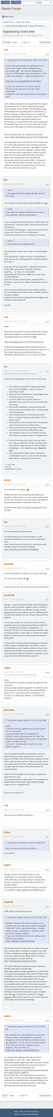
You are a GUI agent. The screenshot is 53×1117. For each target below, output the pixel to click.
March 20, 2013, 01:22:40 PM (14, 1020)
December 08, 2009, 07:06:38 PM (15, 184)
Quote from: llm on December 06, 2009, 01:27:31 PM (27, 60)
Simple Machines (32, 1114)
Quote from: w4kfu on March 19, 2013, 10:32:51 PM (27, 917)
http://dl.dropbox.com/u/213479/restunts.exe (23, 342)
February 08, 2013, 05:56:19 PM (15, 568)
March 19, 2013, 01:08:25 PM (14, 810)
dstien (7, 480)
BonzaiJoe (9, 709)
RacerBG (8, 563)
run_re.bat (11, 464)
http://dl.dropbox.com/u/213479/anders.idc (29, 137)
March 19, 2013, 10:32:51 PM (14, 869)
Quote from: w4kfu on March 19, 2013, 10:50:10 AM (27, 720)
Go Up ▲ (35, 1111)
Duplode (8, 901)
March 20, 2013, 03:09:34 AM (14, 906)
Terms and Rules (25, 1111)
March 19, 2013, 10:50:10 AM (14, 672)
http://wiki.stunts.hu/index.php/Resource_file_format (26, 972)
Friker (7, 832)
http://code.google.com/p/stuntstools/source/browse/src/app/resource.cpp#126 (26, 1071)
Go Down (6, 42)
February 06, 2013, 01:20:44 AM (15, 484)
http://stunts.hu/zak (35, 782)
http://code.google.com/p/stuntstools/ (20, 961)
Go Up (4, 1096)
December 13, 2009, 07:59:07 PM (15, 321)
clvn (6, 49)
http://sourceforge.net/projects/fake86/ (21, 549)
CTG (6, 805)
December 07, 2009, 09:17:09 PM (15, 54)
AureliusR (9, 595)
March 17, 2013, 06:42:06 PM (14, 599)
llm (5, 179)
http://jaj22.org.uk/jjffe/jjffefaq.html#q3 (23, 81)
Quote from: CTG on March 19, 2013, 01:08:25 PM (26, 843)
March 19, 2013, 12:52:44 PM (14, 714)
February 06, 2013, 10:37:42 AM (15, 526)
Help (16, 1111)
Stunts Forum (11, 8)
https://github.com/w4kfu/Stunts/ (31, 890)
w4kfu (7, 667)
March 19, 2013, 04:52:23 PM (14, 836)
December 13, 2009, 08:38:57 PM (17, 371)
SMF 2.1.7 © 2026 (20, 1114)
